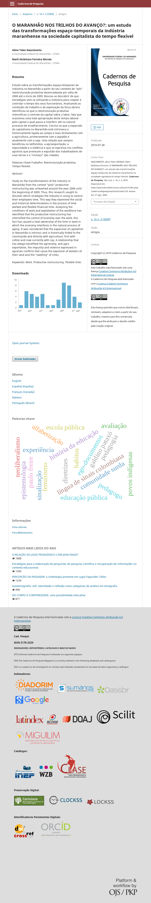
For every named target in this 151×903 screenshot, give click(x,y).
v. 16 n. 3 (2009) (45, 14)
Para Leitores (19, 527)
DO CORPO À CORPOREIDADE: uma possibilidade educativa (48, 595)
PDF (98, 127)
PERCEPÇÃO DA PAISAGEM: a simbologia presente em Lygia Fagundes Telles (59, 576)
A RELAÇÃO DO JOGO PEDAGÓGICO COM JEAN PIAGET (45, 554)
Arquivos (27, 14)
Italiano (17, 397)
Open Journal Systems (25, 343)
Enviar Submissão (25, 358)
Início (15, 14)
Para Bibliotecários (22, 532)
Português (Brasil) (23, 403)
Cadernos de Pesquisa (30, 3)
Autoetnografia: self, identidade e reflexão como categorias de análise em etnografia (64, 586)
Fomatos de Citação (104, 201)
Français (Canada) (23, 392)
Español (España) (23, 386)
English (16, 381)
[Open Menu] (12, 3)
